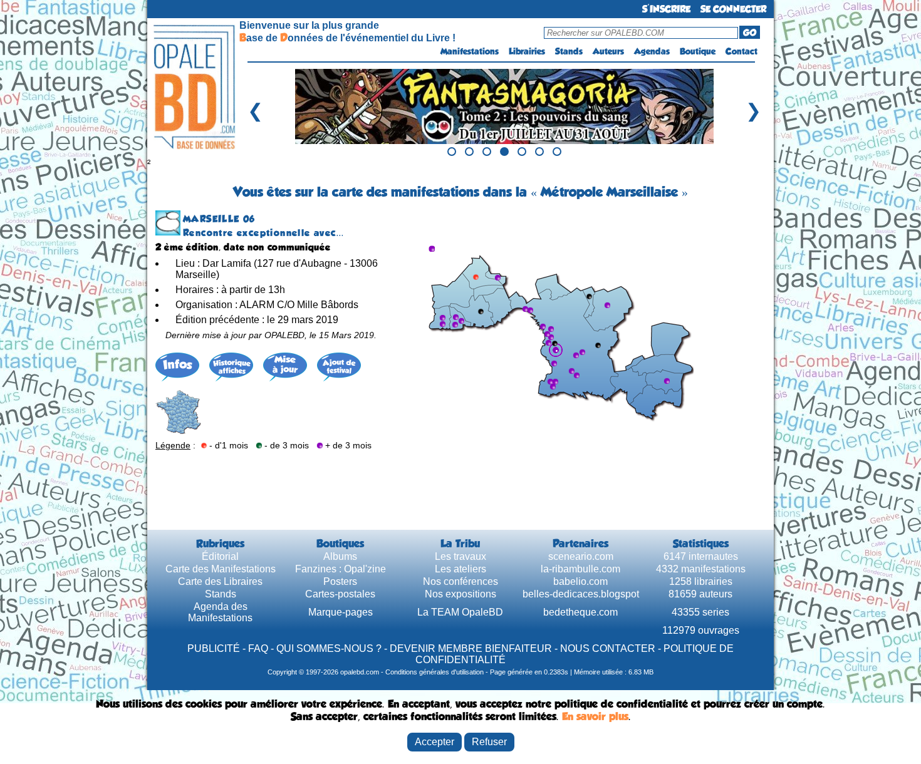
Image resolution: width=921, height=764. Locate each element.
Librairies (527, 51)
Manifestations (469, 51)
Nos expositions (460, 594)
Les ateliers (460, 569)
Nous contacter (607, 648)
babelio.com (580, 581)
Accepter (434, 741)
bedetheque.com (580, 612)
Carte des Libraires (220, 581)
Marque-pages (340, 612)
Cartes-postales (340, 594)
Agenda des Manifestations (220, 612)
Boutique (697, 51)
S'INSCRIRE (666, 9)
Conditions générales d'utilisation (434, 672)
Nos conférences (460, 581)
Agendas (652, 51)
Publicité (213, 648)
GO (749, 33)
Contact (741, 51)
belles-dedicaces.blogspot (581, 594)
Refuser (489, 741)
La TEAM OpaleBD (460, 612)
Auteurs (608, 51)
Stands (569, 51)
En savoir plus (595, 716)
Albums (340, 556)
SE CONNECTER (733, 9)
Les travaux (460, 556)
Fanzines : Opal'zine (340, 569)
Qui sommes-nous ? (329, 648)
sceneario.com (580, 556)
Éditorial (220, 556)
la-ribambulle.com (580, 569)
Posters (340, 581)
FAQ (258, 648)
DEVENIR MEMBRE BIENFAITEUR (471, 648)
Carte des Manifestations (220, 569)
